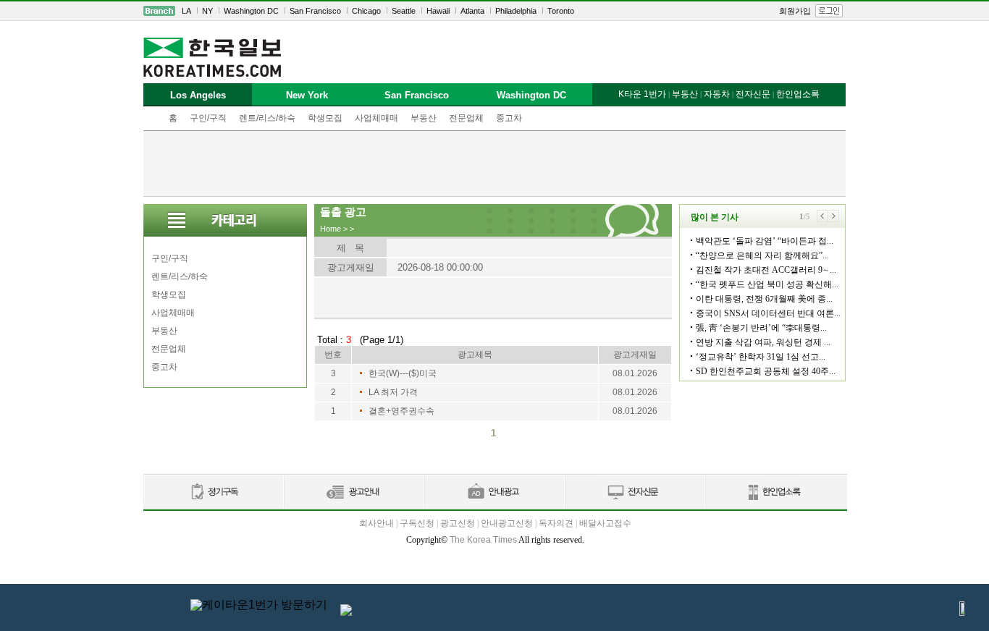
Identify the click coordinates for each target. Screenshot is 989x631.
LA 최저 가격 (393, 392)
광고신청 (457, 523)
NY (207, 11)
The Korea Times (483, 540)
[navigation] (494, 10)
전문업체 (466, 118)
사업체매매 (376, 118)
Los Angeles (198, 95)
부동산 (424, 118)
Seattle (404, 11)
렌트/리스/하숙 (267, 118)
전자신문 (753, 94)
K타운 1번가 (642, 94)
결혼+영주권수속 (401, 411)
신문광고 (353, 492)
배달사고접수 (605, 523)
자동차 (717, 94)
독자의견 (556, 523)
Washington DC (251, 11)
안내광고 (494, 492)
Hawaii (438, 11)
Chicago (366, 11)
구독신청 (417, 523)
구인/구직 (208, 118)
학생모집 (325, 118)
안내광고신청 (507, 523)
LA (186, 11)
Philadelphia (515, 11)
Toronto (560, 11)
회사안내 (376, 523)
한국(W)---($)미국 (403, 373)
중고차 (509, 118)
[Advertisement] (494, 163)
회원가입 (795, 11)
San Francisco (315, 11)
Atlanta (472, 11)
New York (307, 95)
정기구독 (213, 492)
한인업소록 (798, 94)
